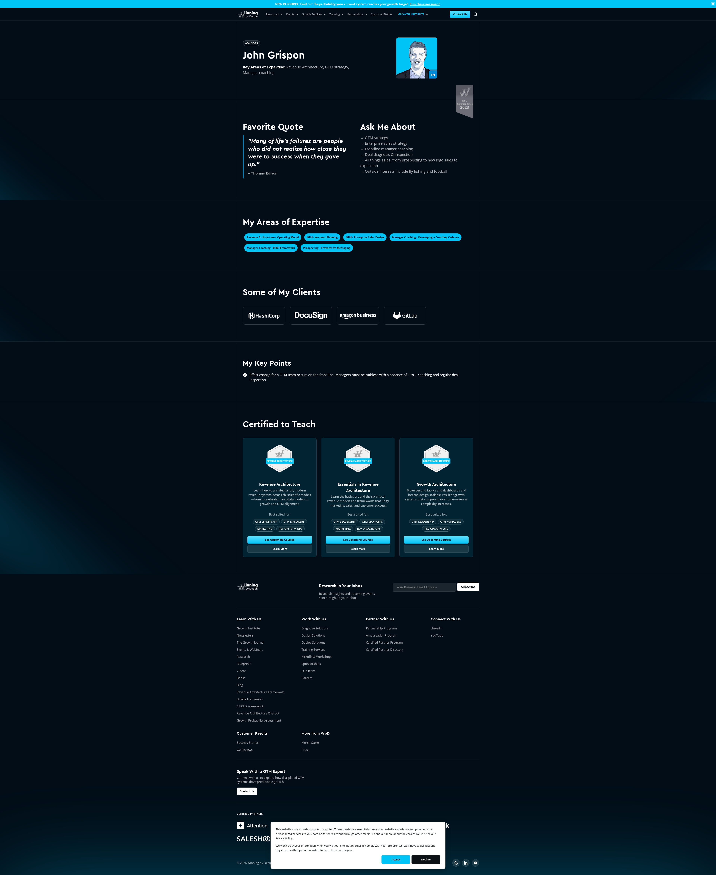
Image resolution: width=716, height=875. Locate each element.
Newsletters (245, 635)
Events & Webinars (250, 650)
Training (334, 14)
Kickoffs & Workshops (317, 657)
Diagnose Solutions (315, 628)
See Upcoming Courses (279, 539)
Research (243, 657)
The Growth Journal (250, 642)
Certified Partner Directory (384, 650)
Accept (396, 859)
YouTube (437, 635)
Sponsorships (311, 664)
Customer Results (252, 733)
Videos (241, 671)
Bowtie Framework (250, 699)
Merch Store (310, 743)
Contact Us (460, 14)
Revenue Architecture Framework (260, 692)
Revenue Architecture (279, 484)
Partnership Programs (382, 628)
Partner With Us (380, 619)
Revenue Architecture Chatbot (258, 713)
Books (241, 678)
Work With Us (314, 619)
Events (290, 14)
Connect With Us (446, 619)
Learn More (279, 549)
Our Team (308, 671)
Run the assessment (425, 4)
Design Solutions (313, 635)
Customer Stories (381, 14)
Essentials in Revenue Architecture (358, 487)
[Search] (475, 14)
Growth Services (312, 14)
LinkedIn (436, 628)
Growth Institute (248, 628)
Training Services (313, 650)
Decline (426, 859)
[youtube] (475, 863)
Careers (307, 678)
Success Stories (248, 743)
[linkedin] (466, 863)
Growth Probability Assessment (259, 720)
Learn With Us (249, 619)
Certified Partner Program (384, 642)
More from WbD (316, 733)
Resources (272, 14)
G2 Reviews (245, 750)
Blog (240, 685)
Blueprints (244, 664)
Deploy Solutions (313, 642)
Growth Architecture (436, 484)
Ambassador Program (381, 635)
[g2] (456, 863)
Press (305, 750)
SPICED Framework (250, 706)
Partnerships (355, 14)
